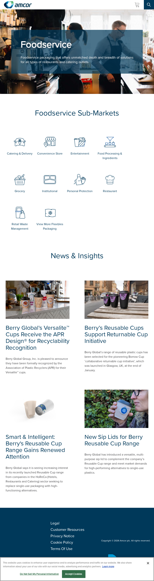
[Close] (148, 563)
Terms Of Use (61, 549)
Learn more (108, 566)
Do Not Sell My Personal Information (39, 574)
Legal (55, 523)
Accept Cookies (73, 574)
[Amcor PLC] (18, 4)
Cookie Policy (62, 542)
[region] (77, 569)
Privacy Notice (62, 536)
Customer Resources (67, 529)
